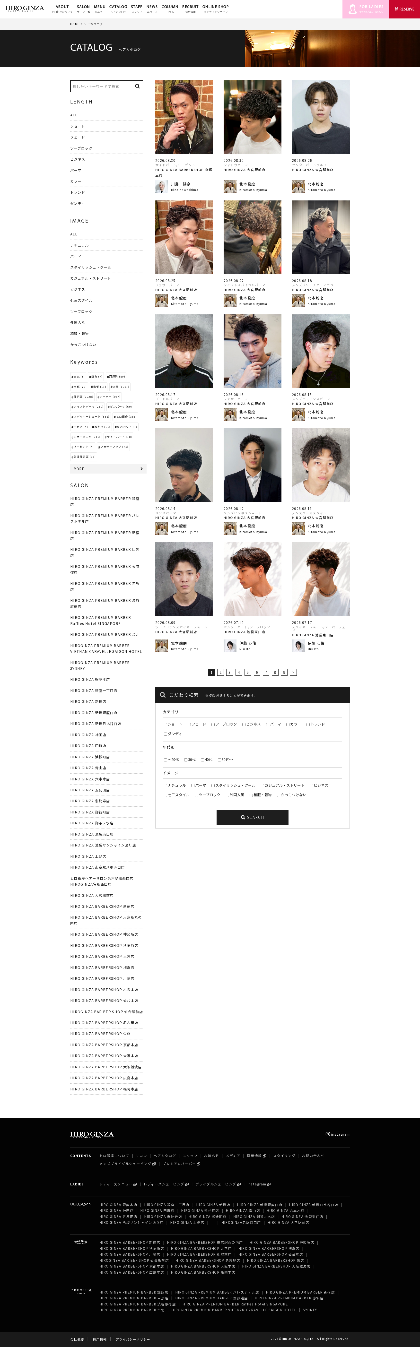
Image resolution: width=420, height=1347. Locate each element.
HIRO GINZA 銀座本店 (90, 679)
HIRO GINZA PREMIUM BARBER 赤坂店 (289, 1297)
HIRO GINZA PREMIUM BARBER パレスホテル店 (217, 1292)
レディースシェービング (164, 1184)
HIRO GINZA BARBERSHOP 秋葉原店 (104, 945)
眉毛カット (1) (127, 427)
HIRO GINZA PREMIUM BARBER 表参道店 (211, 1297)
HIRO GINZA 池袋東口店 (92, 834)
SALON (83, 9)
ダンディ (175, 733)
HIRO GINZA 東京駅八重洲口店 (100, 867)
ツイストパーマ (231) (89, 406)
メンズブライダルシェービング (125, 1163)
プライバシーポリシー (132, 1339)
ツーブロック (226, 723)
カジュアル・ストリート (285, 785)
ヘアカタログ (165, 1155)
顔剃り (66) (103, 427)
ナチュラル (177, 785)
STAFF (137, 9)
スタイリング (284, 1155)
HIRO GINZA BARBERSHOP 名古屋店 (104, 1022)
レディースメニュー (115, 1184)
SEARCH (254, 817)
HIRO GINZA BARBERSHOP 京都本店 (104, 1044)
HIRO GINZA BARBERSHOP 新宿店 (102, 906)
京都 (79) (80, 387)
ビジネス (253, 723)
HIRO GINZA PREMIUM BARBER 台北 (105, 634)
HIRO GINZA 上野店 (88, 856)
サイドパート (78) (119, 437)
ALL (73, 114)
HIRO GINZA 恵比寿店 (90, 800)
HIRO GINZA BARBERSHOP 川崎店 (102, 978)
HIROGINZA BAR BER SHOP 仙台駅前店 (106, 1011)
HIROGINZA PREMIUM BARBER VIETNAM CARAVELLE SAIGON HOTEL (233, 1309)
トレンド (317, 723)
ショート (175, 723)
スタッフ (190, 1155)
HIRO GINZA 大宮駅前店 (92, 895)
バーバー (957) (110, 396)
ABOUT (62, 9)
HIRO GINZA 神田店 (88, 734)
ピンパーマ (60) (121, 406)
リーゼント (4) (84, 447)
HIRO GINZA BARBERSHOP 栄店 (100, 1033)
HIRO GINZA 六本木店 (90, 778)
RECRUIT (190, 9)
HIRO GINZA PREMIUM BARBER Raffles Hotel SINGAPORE (235, 1304)
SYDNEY (310, 1309)
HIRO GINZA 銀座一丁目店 (93, 690)
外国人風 (237, 794)
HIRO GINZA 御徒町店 (90, 811)
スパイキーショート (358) (91, 416)
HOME (74, 24)
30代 (192, 759)
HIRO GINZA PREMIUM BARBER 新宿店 (300, 1292)
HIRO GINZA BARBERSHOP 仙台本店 (104, 1000)
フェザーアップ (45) (114, 447)
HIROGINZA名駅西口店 (241, 1222)
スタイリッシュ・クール (235, 785)
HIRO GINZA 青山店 (88, 767)
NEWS (152, 9)
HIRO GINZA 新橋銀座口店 (93, 712)
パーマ (275, 723)
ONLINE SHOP (215, 9)
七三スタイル (179, 794)
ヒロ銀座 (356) (126, 416)
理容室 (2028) (83, 396)
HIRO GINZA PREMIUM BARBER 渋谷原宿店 (137, 1304)
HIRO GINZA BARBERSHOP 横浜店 (102, 967)
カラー (295, 723)
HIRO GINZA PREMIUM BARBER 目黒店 (133, 1297)
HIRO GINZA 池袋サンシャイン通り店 (103, 844)
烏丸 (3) (79, 376)
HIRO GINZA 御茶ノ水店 (92, 822)
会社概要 (77, 1339)
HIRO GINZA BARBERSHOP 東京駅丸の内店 (205, 1242)
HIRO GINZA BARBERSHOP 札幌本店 (104, 989)
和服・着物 (263, 794)
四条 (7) (97, 376)
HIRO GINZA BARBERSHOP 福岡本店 (104, 1088)
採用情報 (254, 1155)
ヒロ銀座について (114, 1155)
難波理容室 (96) (85, 456)
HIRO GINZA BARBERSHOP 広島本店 (104, 1077)
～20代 (173, 759)
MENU (99, 9)
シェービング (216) (87, 437)
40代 (208, 759)
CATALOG (118, 9)
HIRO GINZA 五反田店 (90, 789)
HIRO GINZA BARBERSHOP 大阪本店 (104, 1055)
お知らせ (211, 1155)
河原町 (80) (117, 376)
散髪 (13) (99, 387)
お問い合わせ (313, 1155)
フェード (199, 723)
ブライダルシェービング (216, 1184)
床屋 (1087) (121, 387)
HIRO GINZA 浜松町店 (90, 756)
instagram (340, 1134)
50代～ (227, 759)
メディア (233, 1155)
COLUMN (170, 9)
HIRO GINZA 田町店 (88, 745)
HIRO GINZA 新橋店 (88, 701)
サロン (141, 1155)
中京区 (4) (81, 427)
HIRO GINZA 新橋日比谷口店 (95, 723)
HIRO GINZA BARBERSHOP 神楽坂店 (104, 934)
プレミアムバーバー (179, 1163)
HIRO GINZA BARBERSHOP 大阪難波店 (106, 1066)
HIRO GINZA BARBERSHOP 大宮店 (102, 956)
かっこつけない (293, 794)
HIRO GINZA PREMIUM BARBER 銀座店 (133, 1292)
